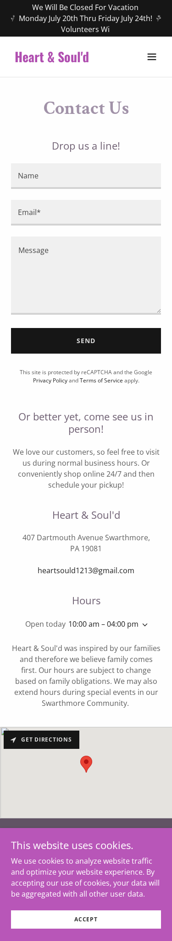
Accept (86, 919)
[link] (63, 59)
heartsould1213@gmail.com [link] (86, 570)
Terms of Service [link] (101, 380)
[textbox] (86, 176)
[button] (152, 57)
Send (86, 340)
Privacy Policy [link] (50, 380)
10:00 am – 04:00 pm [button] (103, 624)
